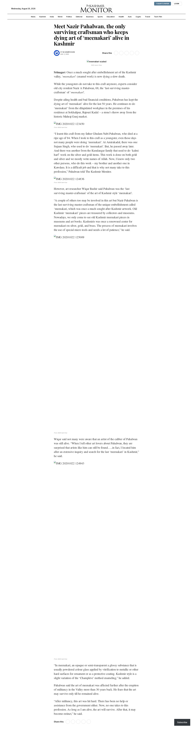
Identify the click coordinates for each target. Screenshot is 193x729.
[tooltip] (116, 53)
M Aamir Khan (69, 52)
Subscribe (182, 722)
